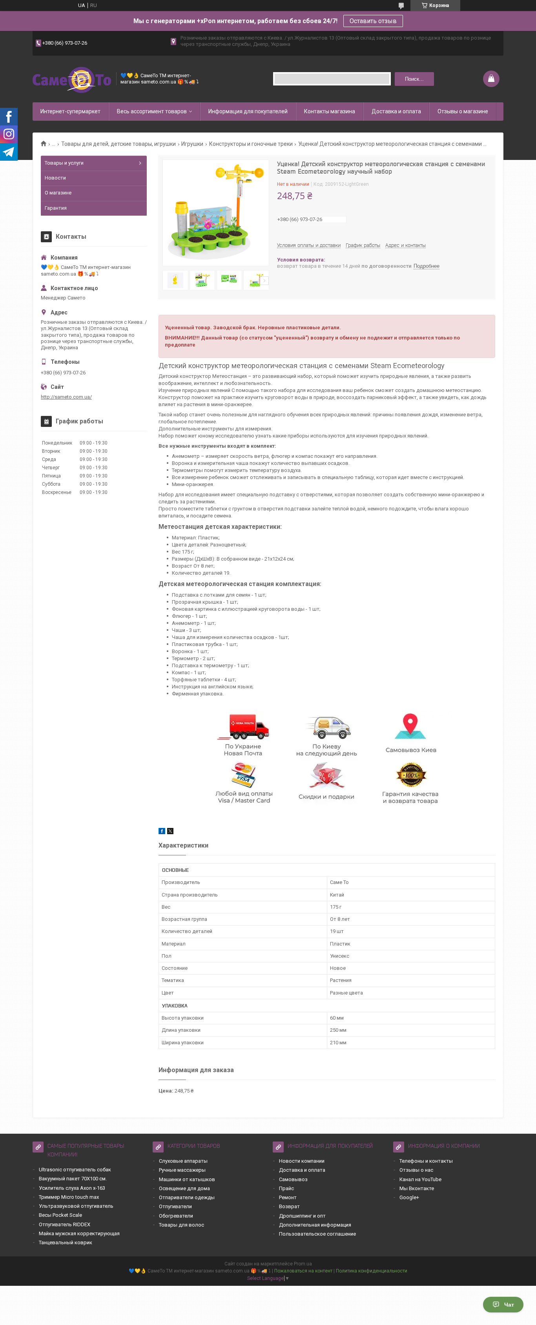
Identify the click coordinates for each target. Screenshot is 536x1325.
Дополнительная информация (315, 1225)
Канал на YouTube (420, 1179)
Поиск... (414, 79)
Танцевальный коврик (65, 1242)
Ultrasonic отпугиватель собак (75, 1170)
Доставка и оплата (396, 111)
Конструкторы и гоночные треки (251, 144)
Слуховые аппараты (183, 1161)
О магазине (58, 193)
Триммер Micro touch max (69, 1197)
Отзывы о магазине (463, 111)
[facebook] (162, 832)
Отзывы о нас (416, 1170)
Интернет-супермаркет (70, 111)
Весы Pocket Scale (60, 1215)
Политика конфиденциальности (371, 1271)
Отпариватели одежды (187, 1197)
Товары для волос (181, 1225)
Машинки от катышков (187, 1179)
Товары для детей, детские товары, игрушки (118, 144)
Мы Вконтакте (416, 1188)
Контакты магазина (329, 111)
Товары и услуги (64, 163)
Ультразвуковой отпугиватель (76, 1206)
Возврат (289, 1206)
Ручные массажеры (182, 1170)
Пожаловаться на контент (303, 1271)
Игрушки (192, 144)
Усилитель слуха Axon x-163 (72, 1188)
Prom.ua (303, 1264)
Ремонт (288, 1197)
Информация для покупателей (248, 111)
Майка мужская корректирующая (79, 1233)
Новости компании (302, 1161)
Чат (509, 1304)
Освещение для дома (184, 1188)
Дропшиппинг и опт (302, 1216)
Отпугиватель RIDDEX (64, 1224)
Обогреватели (176, 1216)
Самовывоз (293, 1179)
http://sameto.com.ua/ (66, 397)
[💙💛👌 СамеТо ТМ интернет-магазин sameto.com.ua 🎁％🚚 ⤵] (72, 79)
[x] (170, 832)
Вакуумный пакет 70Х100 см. (73, 1179)
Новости (55, 178)
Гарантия (56, 208)
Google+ (409, 1197)
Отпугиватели (175, 1206)
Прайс (286, 1188)
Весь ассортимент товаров (152, 111)
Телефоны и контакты (426, 1161)
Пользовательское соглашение (317, 1234)
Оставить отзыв (373, 21)
